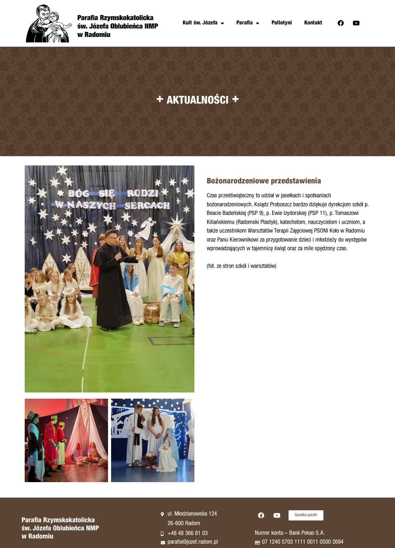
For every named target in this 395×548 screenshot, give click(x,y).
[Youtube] (356, 23)
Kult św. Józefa (200, 23)
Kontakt (313, 23)
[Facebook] (341, 23)
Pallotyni (282, 23)
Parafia (244, 23)
